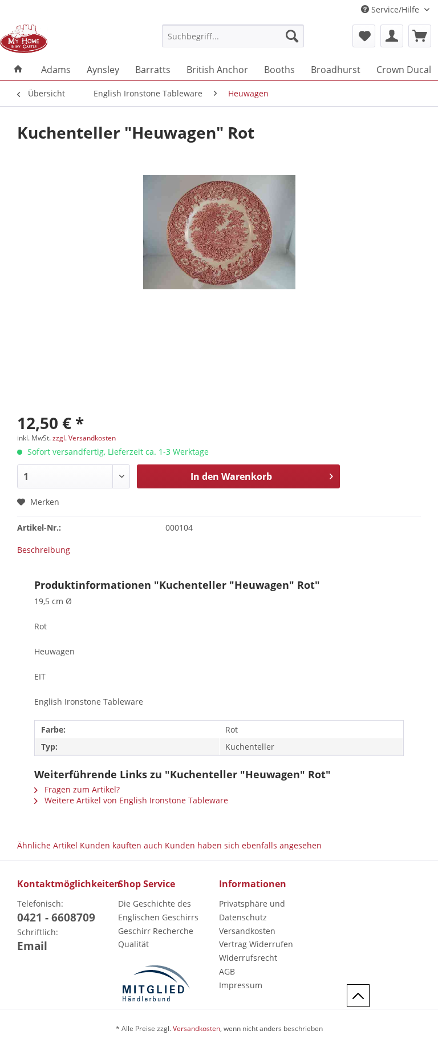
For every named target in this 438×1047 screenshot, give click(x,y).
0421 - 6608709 (56, 917)
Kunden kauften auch (121, 845)
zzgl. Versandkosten (84, 438)
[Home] (18, 69)
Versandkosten (247, 930)
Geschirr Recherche (155, 930)
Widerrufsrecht (248, 957)
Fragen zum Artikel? (81, 789)
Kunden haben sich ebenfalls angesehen (243, 845)
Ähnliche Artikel (47, 845)
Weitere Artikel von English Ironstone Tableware (135, 800)
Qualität (133, 944)
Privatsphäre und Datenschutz (252, 910)
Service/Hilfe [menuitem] (395, 9)
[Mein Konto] (391, 36)
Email (32, 946)
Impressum (240, 985)
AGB (227, 971)
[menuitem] (233, 41)
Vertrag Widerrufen (256, 944)
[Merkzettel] (363, 36)
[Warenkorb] (419, 36)
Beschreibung (43, 549)
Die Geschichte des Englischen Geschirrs (158, 910)
